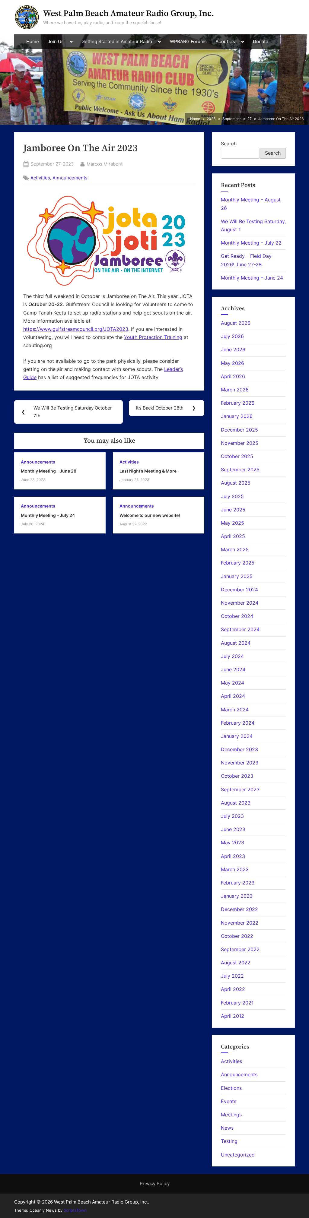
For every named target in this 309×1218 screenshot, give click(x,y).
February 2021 (237, 1003)
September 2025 (240, 470)
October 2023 (237, 776)
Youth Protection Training (153, 337)
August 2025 (235, 483)
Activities (40, 178)
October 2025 (237, 456)
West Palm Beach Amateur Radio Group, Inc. (128, 13)
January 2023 (237, 896)
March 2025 (235, 549)
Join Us (56, 41)
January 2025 (237, 576)
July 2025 (232, 496)
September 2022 (240, 949)
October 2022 (237, 936)
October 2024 (237, 616)
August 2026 (235, 323)
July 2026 (232, 336)
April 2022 (233, 989)
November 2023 (239, 763)
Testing (229, 1141)
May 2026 (232, 363)
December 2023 (239, 749)
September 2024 (240, 629)
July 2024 (232, 656)
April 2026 (233, 376)
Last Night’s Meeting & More (148, 471)
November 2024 (239, 603)
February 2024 (237, 723)
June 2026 (233, 349)
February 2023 (237, 883)
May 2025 (232, 523)
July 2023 (232, 816)
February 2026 (237, 403)
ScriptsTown (75, 1210)
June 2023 (233, 829)
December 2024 (239, 590)
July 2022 (232, 976)
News (227, 1128)
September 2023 (240, 789)
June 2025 (233, 510)
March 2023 (235, 869)
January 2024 (237, 736)
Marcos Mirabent (105, 164)
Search (229, 144)
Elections (231, 1088)
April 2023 (233, 856)
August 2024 (235, 643)
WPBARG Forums (188, 41)
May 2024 (232, 683)
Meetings (231, 1115)
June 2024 (233, 669)
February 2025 (237, 563)
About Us (225, 41)
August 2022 (235, 963)
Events (228, 1101)
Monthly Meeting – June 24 (252, 278)
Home (32, 41)
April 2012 (232, 1016)
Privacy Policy (155, 1183)
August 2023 (235, 803)
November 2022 (239, 923)
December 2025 (239, 430)
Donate (260, 41)
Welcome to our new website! (149, 515)
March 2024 (235, 710)
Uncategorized (238, 1155)
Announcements (70, 178)
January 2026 (237, 416)
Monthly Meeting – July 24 (48, 515)
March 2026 (235, 390)
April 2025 (233, 536)
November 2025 (239, 443)
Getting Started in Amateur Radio (116, 41)
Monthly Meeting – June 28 (48, 471)
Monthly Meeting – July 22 (251, 243)
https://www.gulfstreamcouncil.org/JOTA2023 (75, 329)
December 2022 (239, 909)
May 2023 (232, 843)
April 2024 (233, 696)
